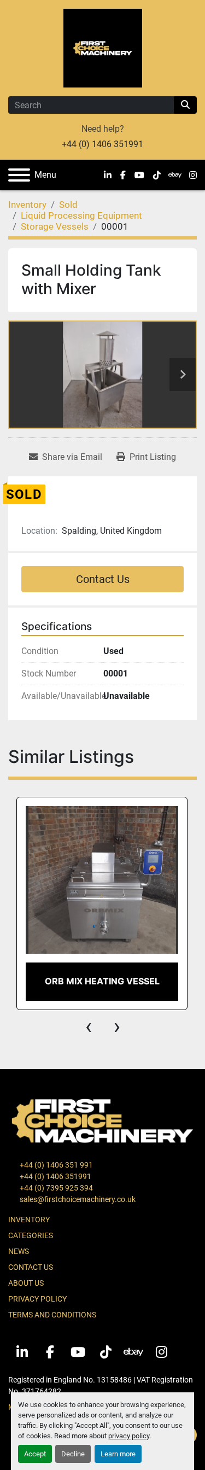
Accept (35, 1454)
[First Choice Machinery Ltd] (102, 1120)
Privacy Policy (37, 1298)
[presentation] (88, 1026)
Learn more (118, 1454)
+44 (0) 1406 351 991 (55, 1164)
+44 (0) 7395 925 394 (55, 1187)
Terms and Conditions (52, 1314)
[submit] (185, 105)
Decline (73, 1454)
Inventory (29, 1219)
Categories (30, 1235)
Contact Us (103, 579)
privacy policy (128, 1436)
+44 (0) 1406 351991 (102, 144)
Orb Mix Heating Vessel (102, 981)
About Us (26, 1283)
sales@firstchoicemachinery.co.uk (77, 1199)
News (18, 1251)
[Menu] (19, 175)
